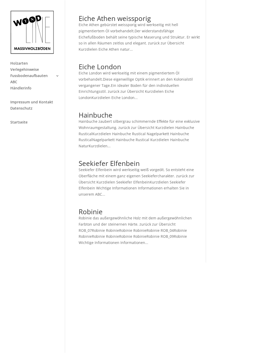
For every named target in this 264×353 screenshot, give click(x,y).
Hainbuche (95, 115)
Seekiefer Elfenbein (109, 163)
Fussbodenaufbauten (29, 76)
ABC (13, 82)
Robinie (91, 211)
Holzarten (19, 64)
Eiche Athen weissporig (115, 18)
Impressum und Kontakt (31, 102)
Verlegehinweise (24, 70)
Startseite (19, 122)
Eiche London (100, 66)
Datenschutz (21, 108)
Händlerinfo (20, 88)
